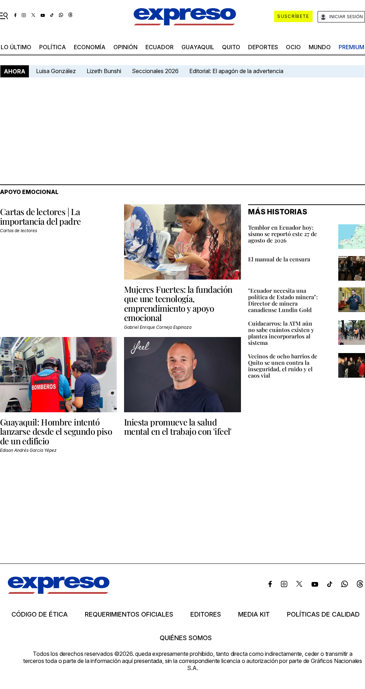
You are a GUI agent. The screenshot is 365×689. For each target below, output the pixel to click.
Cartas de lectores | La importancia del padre (40, 216)
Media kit (254, 614)
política (52, 47)
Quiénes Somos (186, 638)
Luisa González (56, 71)
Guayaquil (197, 47)
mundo (320, 47)
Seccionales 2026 (155, 71)
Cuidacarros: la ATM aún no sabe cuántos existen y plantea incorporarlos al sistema (281, 333)
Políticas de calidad (323, 614)
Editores (205, 614)
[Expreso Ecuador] (58, 591)
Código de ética (39, 614)
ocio (293, 47)
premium (351, 47)
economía (90, 47)
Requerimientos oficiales (129, 614)
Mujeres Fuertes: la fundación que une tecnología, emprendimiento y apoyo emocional (178, 303)
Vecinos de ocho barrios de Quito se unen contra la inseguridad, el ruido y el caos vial (282, 365)
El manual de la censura (279, 259)
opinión (125, 47)
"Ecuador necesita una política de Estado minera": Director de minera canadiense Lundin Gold (283, 300)
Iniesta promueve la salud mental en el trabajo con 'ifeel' (178, 426)
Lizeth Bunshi (104, 71)
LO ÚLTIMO (16, 47)
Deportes (263, 47)
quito (231, 47)
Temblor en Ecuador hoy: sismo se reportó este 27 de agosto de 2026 (282, 234)
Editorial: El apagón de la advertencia (236, 71)
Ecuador (159, 47)
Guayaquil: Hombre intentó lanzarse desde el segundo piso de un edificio (56, 431)
